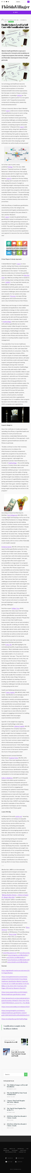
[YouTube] (6, 2)
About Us (12, 1148)
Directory (23, 1150)
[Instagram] (4, 2)
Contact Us (22, 1152)
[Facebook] (2, 2)
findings (10, 167)
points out (19, 816)
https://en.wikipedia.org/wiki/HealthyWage (14, 1019)
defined (19, 95)
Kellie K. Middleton (7, 778)
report (8, 111)
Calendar (15, 1150)
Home (5, 1148)
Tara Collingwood (12, 515)
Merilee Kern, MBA (14, 20)
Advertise (21, 1148)
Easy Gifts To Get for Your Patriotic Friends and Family (18, 1053)
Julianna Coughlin (19, 726)
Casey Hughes (10, 692)
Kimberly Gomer (6, 547)
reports (8, 178)
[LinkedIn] (8, 2)
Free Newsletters (10, 1152)
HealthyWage (7, 321)
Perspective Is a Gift (11, 1041)
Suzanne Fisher (13, 758)
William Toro (15, 608)
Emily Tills (8, 644)
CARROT (8, 282)
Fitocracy (13, 296)
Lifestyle (11, 21)
